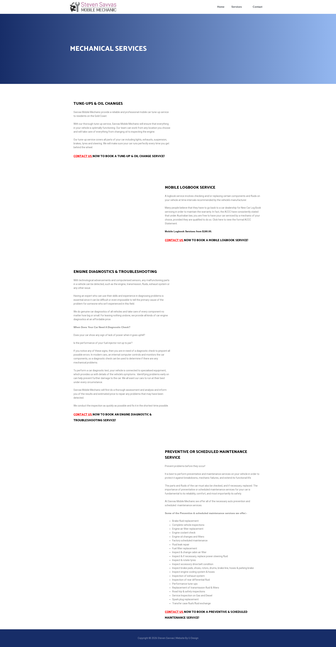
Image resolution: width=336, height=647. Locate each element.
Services (236, 6)
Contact (257, 6)
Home (220, 6)
